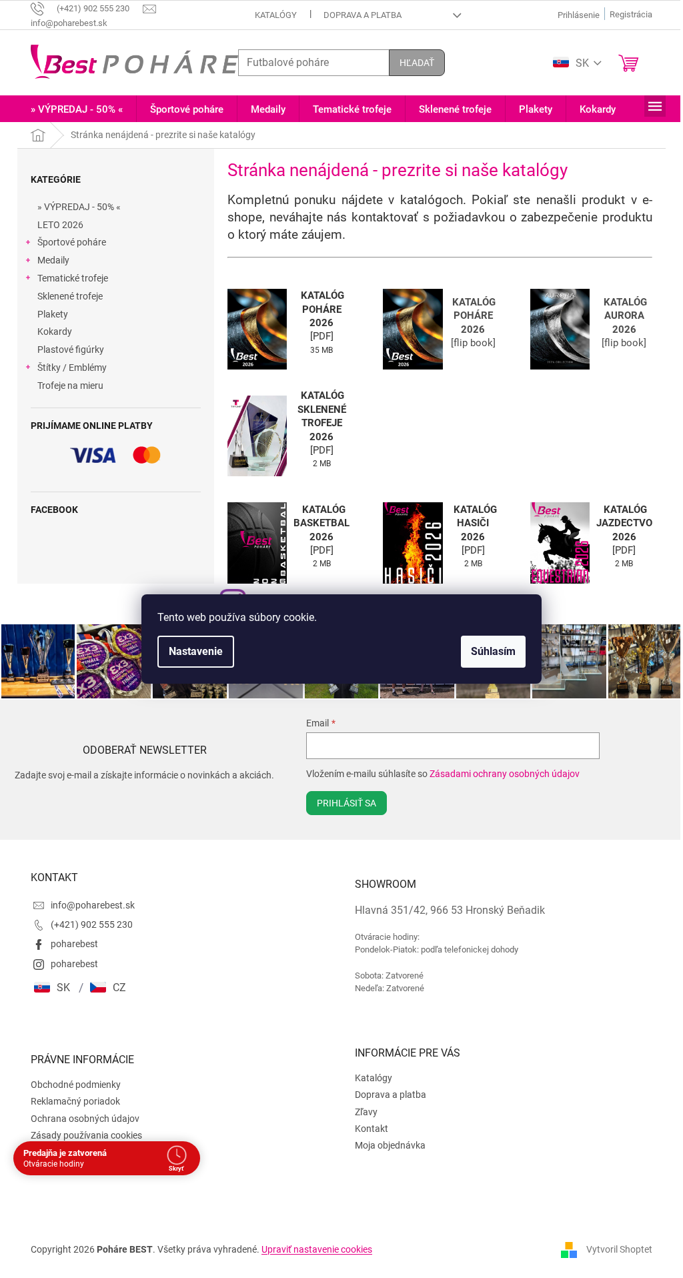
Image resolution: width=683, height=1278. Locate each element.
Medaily (49, 260)
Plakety (48, 314)
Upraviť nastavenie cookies (312, 1248)
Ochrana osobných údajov (80, 1117)
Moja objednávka (385, 1144)
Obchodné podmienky (71, 1083)
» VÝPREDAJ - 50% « (74, 206)
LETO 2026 (56, 224)
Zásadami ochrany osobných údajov (497, 772)
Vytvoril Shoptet (615, 1248)
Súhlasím (488, 651)
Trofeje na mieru (66, 385)
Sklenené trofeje (65, 296)
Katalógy (270, 15)
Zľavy (361, 1110)
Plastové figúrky (66, 349)
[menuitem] (72, 109)
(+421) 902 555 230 (87, 923)
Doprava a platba (357, 15)
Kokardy (50, 331)
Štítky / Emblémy (67, 367)
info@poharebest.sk (88, 903)
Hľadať (412, 62)
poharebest (69, 943)
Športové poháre (67, 242)
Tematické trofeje (68, 278)
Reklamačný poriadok (70, 1100)
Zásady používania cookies (81, 1134)
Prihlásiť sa (339, 801)
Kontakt (367, 1127)
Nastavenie (191, 651)
